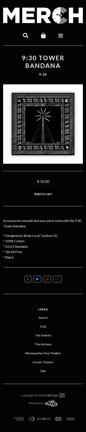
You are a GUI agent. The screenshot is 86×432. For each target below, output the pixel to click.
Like (27, 279)
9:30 (43, 74)
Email (57, 279)
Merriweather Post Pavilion (43, 353)
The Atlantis (43, 335)
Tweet (37, 279)
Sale (43, 371)
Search (43, 317)
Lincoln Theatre (43, 362)
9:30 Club (51, 395)
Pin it (47, 279)
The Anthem (43, 344)
